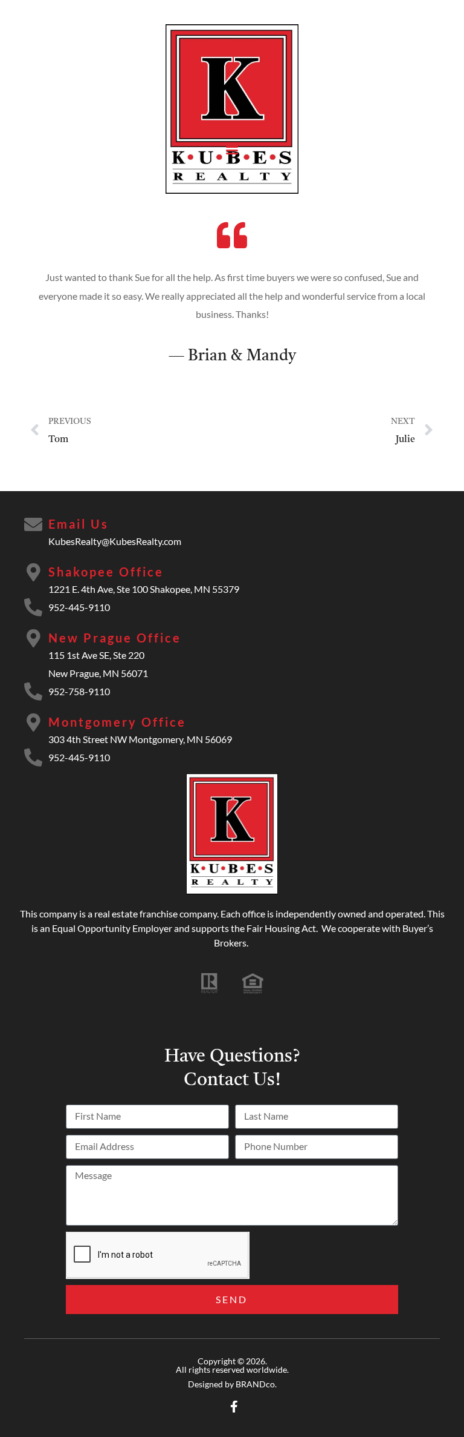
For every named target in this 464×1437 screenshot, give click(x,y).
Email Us (78, 524)
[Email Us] (33, 524)
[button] (232, 149)
